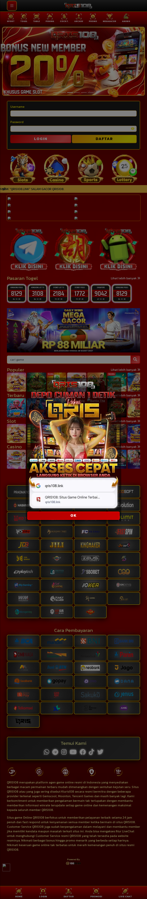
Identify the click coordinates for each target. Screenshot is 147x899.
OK (73, 515)
